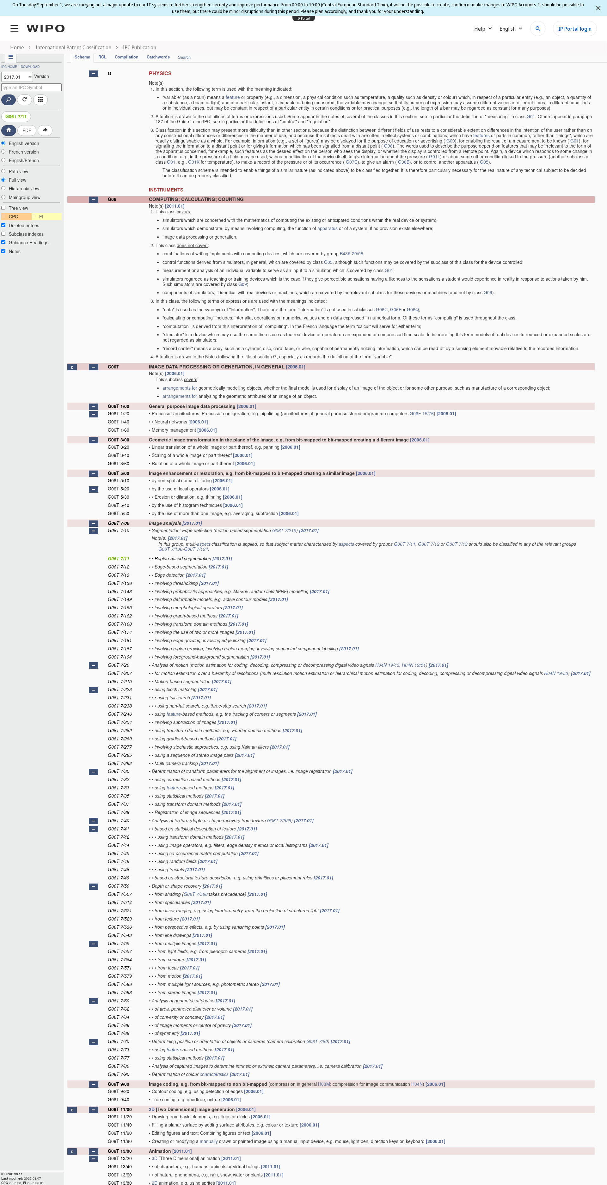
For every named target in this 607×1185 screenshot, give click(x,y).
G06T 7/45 (118, 853)
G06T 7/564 (120, 959)
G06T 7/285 (120, 755)
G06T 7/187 (120, 648)
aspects (346, 544)
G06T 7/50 (118, 886)
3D (154, 1158)
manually (209, 1141)
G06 (112, 199)
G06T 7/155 (120, 607)
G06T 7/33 (118, 787)
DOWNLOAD (30, 66)
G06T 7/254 (120, 722)
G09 (450, 140)
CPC (13, 216)
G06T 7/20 (118, 665)
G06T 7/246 (120, 714)
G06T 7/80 (317, 1041)
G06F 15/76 (422, 413)
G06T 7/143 (120, 591)
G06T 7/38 (118, 812)
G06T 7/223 (120, 689)
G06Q (413, 309)
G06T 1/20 (118, 413)
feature (233, 97)
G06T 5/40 (118, 505)
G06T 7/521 (120, 910)
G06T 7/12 (428, 544)
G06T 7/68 (118, 1033)
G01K (193, 162)
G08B (403, 162)
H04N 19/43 (387, 665)
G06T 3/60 (118, 463)
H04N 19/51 (414, 665)
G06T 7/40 (118, 820)
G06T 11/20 (120, 1116)
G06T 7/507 (120, 894)
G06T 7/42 (118, 837)
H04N (417, 1084)
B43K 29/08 (351, 253)
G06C (382, 309)
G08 (388, 146)
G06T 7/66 (118, 1025)
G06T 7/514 (120, 902)
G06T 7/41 (118, 828)
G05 (484, 162)
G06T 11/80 (120, 1141)
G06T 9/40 (118, 1099)
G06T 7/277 (120, 747)
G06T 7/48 (118, 869)
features (481, 135)
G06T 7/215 (284, 530)
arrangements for (179, 388)
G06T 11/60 (120, 1133)
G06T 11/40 (120, 1124)
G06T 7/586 (196, 894)
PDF (26, 130)
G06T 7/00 (118, 523)
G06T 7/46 (118, 861)
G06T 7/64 (118, 1017)
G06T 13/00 (120, 1151)
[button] (93, 73)
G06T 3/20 (118, 447)
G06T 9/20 (118, 1091)
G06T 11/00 (120, 1109)
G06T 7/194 (196, 549)
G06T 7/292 (120, 763)
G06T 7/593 (120, 992)
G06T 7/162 (120, 615)
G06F (396, 309)
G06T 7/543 (120, 935)
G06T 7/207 (120, 673)
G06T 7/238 (120, 705)
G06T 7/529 (279, 820)
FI (41, 216)
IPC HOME (9, 66)
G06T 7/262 (120, 730)
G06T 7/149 (120, 599)
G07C (352, 162)
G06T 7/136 (170, 549)
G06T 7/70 (118, 1041)
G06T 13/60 (120, 1174)
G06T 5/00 (118, 473)
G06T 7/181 (120, 640)
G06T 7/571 (120, 967)
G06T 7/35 (118, 796)
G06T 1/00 (118, 406)
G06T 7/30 (118, 771)
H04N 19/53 (556, 673)
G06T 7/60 (118, 1000)
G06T (113, 366)
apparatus (327, 228)
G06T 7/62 (118, 1009)
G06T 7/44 (118, 845)
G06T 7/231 (120, 697)
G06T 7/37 (118, 804)
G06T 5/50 (118, 513)
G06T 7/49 (118, 877)
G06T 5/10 (118, 480)
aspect (203, 544)
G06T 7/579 (120, 976)
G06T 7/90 (118, 1074)
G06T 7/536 (120, 927)
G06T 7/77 (118, 1057)
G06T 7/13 (457, 544)
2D (152, 1109)
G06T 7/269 (120, 738)
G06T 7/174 (120, 632)
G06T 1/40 (118, 421)
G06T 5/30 (118, 497)
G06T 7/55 (118, 943)
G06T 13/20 (120, 1158)
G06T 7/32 (118, 779)
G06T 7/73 (118, 1049)
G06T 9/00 (118, 1084)
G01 (531, 116)
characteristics (214, 1074)
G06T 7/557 (120, 951)
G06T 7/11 (16, 116)
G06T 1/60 (118, 430)
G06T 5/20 (118, 488)
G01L (434, 156)
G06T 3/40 (118, 455)
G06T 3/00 (118, 439)
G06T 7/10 (118, 530)
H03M (324, 1084)
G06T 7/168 (120, 624)
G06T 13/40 (120, 1166)
